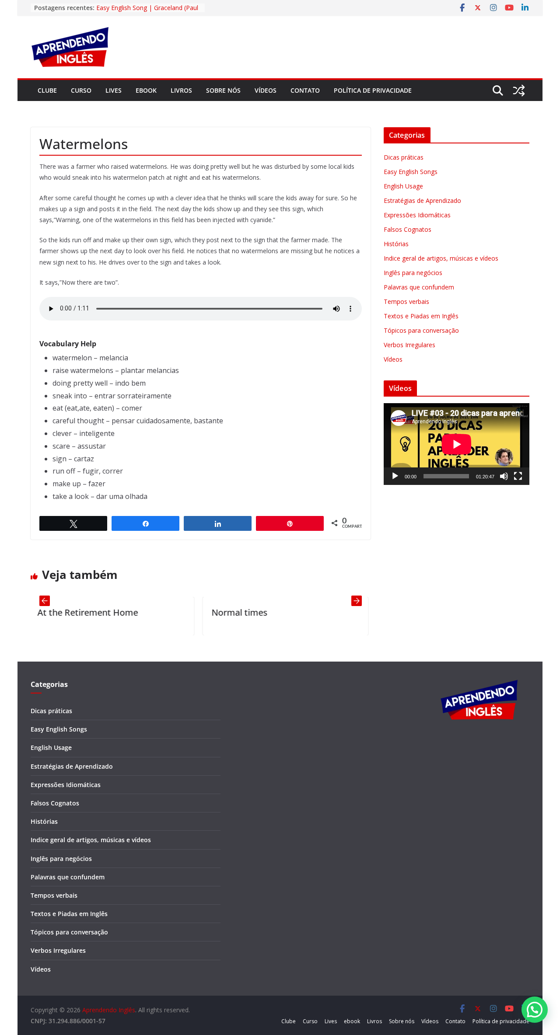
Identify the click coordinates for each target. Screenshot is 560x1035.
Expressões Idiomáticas (417, 215)
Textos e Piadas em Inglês (421, 316)
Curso (81, 90)
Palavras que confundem (419, 287)
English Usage (403, 186)
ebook (146, 90)
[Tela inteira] (518, 476)
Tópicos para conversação (421, 330)
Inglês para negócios (413, 272)
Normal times (201, 612)
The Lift (362, 612)
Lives (113, 90)
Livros (181, 90)
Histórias (396, 244)
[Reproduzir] (395, 476)
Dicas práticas (404, 157)
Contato (305, 90)
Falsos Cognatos (407, 229)
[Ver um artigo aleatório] (518, 90)
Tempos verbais (406, 301)
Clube (47, 90)
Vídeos (265, 90)
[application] (456, 444)
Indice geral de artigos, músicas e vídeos (441, 258)
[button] (535, 1010)
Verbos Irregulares (409, 345)
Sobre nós (223, 90)
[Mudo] (504, 476)
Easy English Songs (411, 171)
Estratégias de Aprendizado (422, 200)
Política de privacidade (373, 90)
